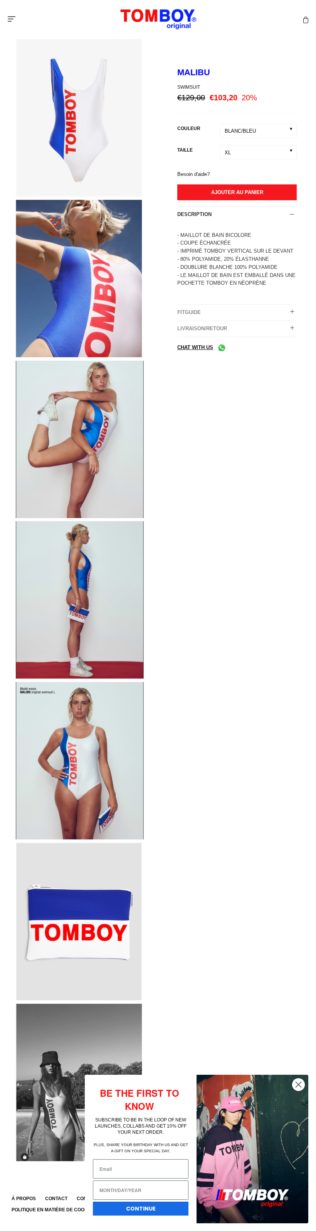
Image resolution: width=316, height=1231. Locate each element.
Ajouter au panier (237, 192)
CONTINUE (141, 1208)
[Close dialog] (298, 1084)
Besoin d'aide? (193, 174)
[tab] (237, 214)
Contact (56, 1198)
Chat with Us (195, 347)
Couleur (188, 128)
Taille (185, 150)
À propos (24, 1198)
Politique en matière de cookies (53, 1209)
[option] (79, 119)
